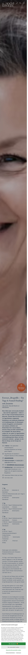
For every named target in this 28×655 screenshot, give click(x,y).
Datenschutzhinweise (10, 652)
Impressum (18, 652)
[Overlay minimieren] (25, 625)
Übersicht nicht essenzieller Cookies (13, 650)
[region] (13, 633)
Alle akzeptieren (12, 643)
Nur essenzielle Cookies (13, 647)
